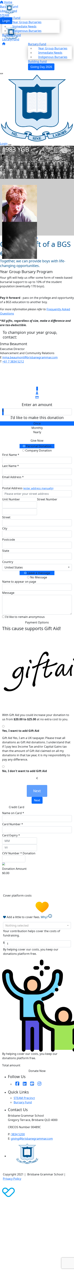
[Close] (9, 144)
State (5, 551)
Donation (29, 853)
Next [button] (37, 800)
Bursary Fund (23, 1102)
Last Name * (10, 466)
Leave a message (38, 573)
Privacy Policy (12, 1179)
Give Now (37, 441)
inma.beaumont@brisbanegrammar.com (30, 357)
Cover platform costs (17, 895)
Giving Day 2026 (41, 67)
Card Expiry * (11, 835)
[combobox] (37, 567)
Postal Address (27, 488)
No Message (38, 577)
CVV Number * (12, 853)
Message (8, 593)
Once (37, 423)
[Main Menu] (1, 73)
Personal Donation (38, 446)
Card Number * (12, 824)
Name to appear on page (19, 582)
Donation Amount (14, 869)
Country (7, 562)
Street (6, 517)
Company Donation (38, 450)
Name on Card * (13, 813)
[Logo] (31, 8)
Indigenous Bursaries (26, 31)
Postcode (8, 540)
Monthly (37, 428)
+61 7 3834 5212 (13, 361)
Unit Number (11, 499)
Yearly (37, 432)
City (4, 528)
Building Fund (11, 35)
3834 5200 (18, 1134)
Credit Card (16, 807)
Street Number (47, 499)
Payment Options (37, 622)
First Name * (10, 455)
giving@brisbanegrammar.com (32, 1139)
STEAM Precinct (24, 1098)
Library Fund (10, 39)
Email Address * (13, 477)
